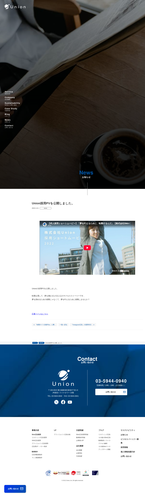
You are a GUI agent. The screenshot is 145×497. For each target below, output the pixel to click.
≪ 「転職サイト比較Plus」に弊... (44, 325)
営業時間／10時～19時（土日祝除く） (111, 382)
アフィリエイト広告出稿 (62, 434)
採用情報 (124, 447)
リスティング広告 (104, 434)
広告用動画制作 (37, 454)
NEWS (45, 208)
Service (9, 92)
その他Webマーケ (105, 446)
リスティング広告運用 (39, 437)
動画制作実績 (80, 437)
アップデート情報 (104, 449)
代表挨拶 (79, 456)
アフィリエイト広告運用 (40, 443)
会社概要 (79, 450)
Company (10, 98)
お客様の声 (80, 440)
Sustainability (12, 104)
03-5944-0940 (57, 396)
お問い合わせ (126, 456)
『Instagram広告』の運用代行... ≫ (83, 325)
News (8, 120)
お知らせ (124, 435)
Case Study (11, 109)
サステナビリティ (128, 430)
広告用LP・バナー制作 (39, 446)
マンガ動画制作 (37, 457)
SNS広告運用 (36, 440)
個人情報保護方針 (128, 452)
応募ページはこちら (40, 314)
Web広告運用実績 (82, 434)
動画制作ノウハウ (104, 440)
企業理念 (79, 453)
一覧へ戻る (63, 325)
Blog (7, 115)
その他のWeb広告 (105, 437)
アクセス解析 (103, 443)
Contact (9, 126)
